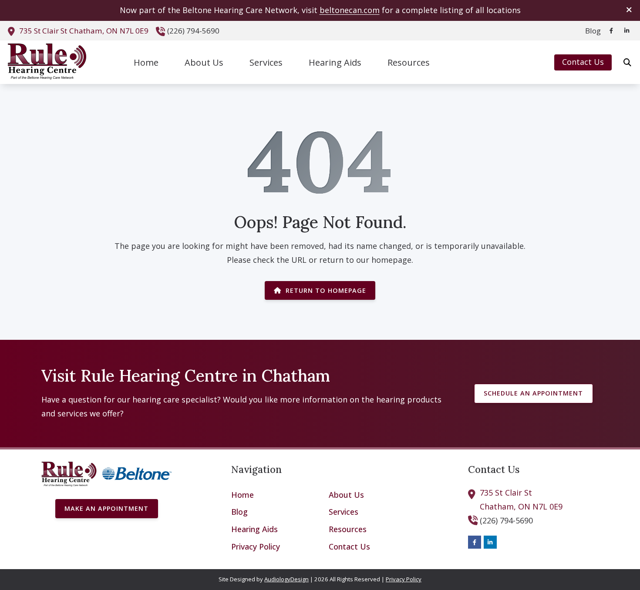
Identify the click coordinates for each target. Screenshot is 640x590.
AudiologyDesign (286, 579)
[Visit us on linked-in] (627, 31)
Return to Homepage (326, 290)
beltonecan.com (350, 10)
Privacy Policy (403, 579)
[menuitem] (590, 31)
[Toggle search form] (627, 62)
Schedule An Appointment (533, 393)
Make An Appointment (106, 508)
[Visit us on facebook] (611, 31)
